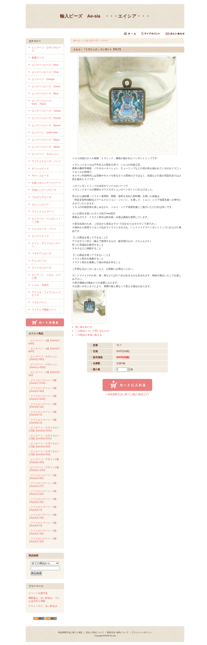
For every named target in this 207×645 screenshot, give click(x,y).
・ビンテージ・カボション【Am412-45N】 (42, 366)
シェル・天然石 (40, 285)
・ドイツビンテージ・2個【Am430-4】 (42, 413)
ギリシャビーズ (40, 168)
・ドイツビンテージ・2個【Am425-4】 (42, 508)
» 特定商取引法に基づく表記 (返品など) (127, 394)
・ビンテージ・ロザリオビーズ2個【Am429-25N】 (44, 437)
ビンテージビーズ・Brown (46, 125)
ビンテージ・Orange (43, 79)
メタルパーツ (39, 302)
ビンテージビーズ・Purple (46, 118)
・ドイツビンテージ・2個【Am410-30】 (42, 540)
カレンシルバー (40, 204)
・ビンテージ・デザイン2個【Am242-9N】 (43, 461)
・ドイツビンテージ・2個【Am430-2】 (42, 421)
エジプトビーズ (40, 236)
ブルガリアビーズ (41, 197)
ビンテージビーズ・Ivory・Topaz (43, 102)
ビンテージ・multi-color (45, 132)
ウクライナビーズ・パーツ (46, 161)
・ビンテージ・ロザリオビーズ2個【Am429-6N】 (44, 445)
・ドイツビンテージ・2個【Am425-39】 (42, 532)
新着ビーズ (38, 57)
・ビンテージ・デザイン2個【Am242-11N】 (43, 469)
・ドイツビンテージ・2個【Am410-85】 (42, 477)
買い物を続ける (83, 327)
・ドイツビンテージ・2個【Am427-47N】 (42, 382)
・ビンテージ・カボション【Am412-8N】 (42, 358)
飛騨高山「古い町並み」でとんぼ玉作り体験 (44, 599)
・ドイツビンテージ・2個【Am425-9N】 (42, 390)
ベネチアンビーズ (41, 253)
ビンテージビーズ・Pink (45, 72)
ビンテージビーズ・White (46, 147)
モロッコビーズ (40, 175)
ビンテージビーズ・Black (46, 139)
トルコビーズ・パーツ (44, 228)
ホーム (76, 40)
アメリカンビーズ (41, 267)
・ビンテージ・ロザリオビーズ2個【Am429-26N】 (44, 429)
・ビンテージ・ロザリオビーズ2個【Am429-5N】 (44, 453)
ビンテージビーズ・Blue (45, 93)
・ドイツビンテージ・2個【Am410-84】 (42, 493)
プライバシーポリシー (142, 632)
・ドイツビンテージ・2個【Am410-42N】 (42, 397)
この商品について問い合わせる (92, 330)
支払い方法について (95, 632)
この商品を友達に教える (88, 334)
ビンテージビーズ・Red (45, 65)
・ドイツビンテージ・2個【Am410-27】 (42, 485)
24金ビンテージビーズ (44, 190)
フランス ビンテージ (43, 211)
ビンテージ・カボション (45, 154)
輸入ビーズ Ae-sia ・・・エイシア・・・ (105, 16)
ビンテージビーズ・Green (46, 86)
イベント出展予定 (38, 593)
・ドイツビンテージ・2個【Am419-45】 (42, 500)
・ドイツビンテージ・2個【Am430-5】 (42, 524)
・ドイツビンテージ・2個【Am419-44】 (42, 516)
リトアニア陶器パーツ (44, 309)
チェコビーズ (39, 260)
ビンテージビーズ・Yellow (46, 110)
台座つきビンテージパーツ (46, 182)
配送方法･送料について (117, 632)
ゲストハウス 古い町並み (42, 606)
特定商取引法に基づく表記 (70, 632)
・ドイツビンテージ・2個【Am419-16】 (42, 405)
